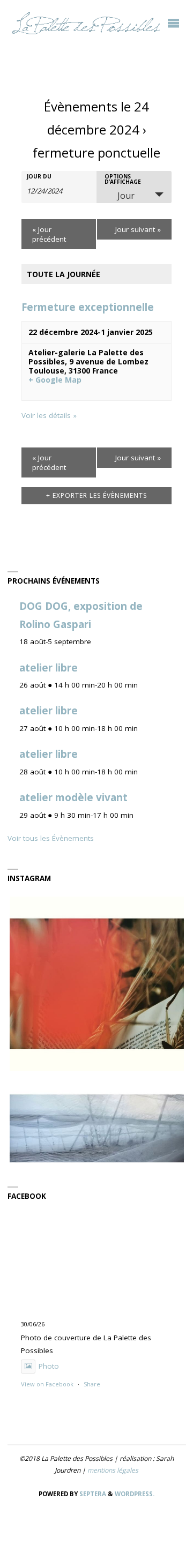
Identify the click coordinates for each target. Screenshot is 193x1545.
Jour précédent (49, 234)
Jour (126, 195)
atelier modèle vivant (73, 797)
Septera (92, 1494)
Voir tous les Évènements (51, 838)
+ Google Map (54, 380)
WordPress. (134, 1494)
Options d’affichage (123, 179)
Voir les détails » (49, 415)
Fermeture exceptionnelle (87, 307)
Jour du (39, 176)
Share (92, 1384)
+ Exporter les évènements (96, 495)
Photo (49, 1366)
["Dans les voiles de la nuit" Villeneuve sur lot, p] (97, 1160)
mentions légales (112, 1470)
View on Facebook (47, 1384)
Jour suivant (138, 229)
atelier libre (48, 668)
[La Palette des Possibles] (86, 22)
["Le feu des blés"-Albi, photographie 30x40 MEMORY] (97, 984)
